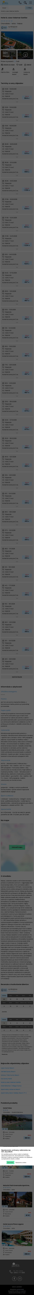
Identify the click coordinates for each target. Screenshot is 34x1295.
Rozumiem (10, 1162)
